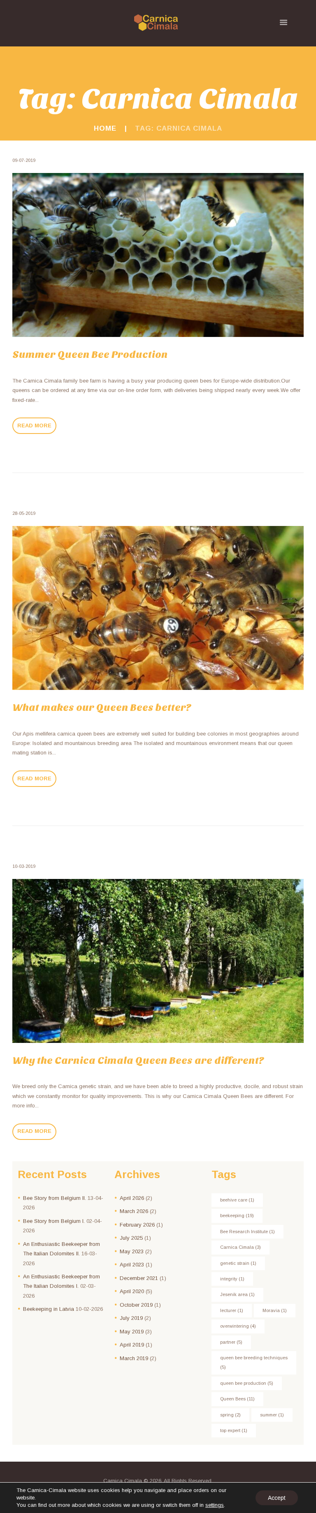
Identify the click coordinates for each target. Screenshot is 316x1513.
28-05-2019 (23, 513)
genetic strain (238, 1263)
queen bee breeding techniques (254, 1362)
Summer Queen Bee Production (90, 354)
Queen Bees (237, 1398)
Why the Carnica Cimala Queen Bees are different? (138, 1060)
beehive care (237, 1199)
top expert (233, 1430)
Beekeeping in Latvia (48, 1309)
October (136, 1305)
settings (214, 1505)
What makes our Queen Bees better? (101, 707)
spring (230, 1414)
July (131, 1238)
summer (272, 1414)
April (132, 1198)
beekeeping (237, 1215)
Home (105, 128)
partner (231, 1342)
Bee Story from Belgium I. (54, 1221)
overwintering (238, 1326)
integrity (232, 1278)
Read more (34, 425)
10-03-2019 (23, 866)
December (139, 1278)
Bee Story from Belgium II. (54, 1198)
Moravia (275, 1310)
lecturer (231, 1310)
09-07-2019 (23, 160)
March (134, 1211)
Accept (277, 1498)
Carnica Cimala (240, 1247)
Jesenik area (237, 1294)
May (132, 1251)
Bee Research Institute (247, 1231)
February (137, 1225)
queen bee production (246, 1383)
